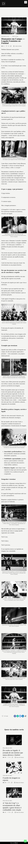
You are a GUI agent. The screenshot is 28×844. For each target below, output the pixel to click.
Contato (20, 835)
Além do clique (15, 36)
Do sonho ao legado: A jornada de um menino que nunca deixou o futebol (13, 752)
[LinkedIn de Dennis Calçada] (15, 838)
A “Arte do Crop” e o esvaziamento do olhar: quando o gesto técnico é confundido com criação (12, 806)
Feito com (14, 842)
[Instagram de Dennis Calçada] (13, 838)
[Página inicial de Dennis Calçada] (3, 3)
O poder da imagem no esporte (11, 779)
